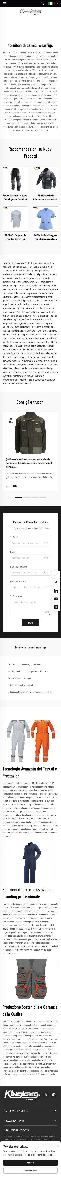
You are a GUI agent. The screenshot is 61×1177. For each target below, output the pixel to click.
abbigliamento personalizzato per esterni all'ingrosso (30, 692)
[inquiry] (56, 575)
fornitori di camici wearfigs (19, 678)
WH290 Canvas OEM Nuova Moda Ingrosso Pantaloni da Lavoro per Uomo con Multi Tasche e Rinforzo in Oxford (15, 197)
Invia (30, 622)
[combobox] (16, 587)
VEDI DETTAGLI (15, 179)
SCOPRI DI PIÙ (11, 486)
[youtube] (46, 1095)
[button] (18, 497)
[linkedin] (38, 1095)
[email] (56, 583)
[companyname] (30, 11)
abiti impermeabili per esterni (20, 685)
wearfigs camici (14, 671)
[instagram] (54, 1095)
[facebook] (31, 1095)
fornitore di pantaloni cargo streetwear (24, 664)
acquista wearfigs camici (39, 671)
